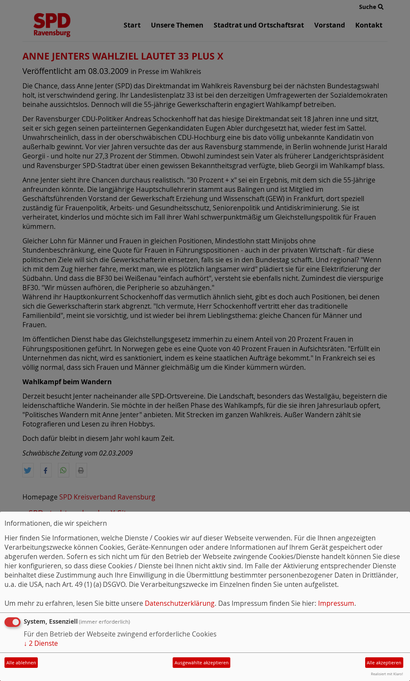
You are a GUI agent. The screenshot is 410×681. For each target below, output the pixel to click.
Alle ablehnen (21, 663)
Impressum (336, 603)
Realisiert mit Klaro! (387, 673)
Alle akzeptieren (384, 663)
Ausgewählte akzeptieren (202, 663)
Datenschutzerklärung (180, 603)
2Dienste (41, 643)
